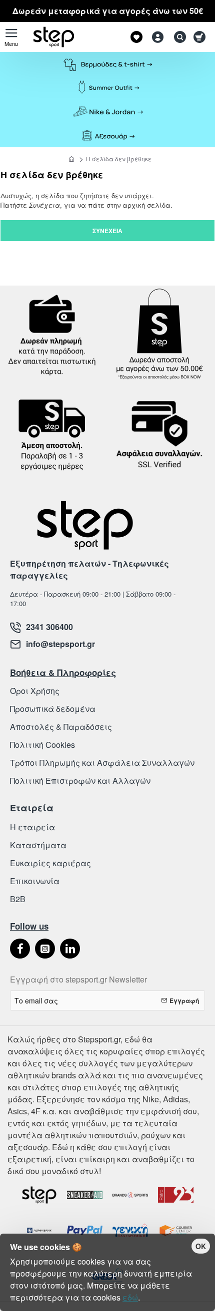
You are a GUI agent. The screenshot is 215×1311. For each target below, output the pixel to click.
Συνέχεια (107, 230)
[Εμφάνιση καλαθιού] (201, 37)
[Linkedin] (70, 949)
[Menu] (11, 37)
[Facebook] (20, 949)
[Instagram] (45, 949)
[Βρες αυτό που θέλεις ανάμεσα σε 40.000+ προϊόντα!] (178, 37)
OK (201, 1246)
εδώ (130, 1297)
